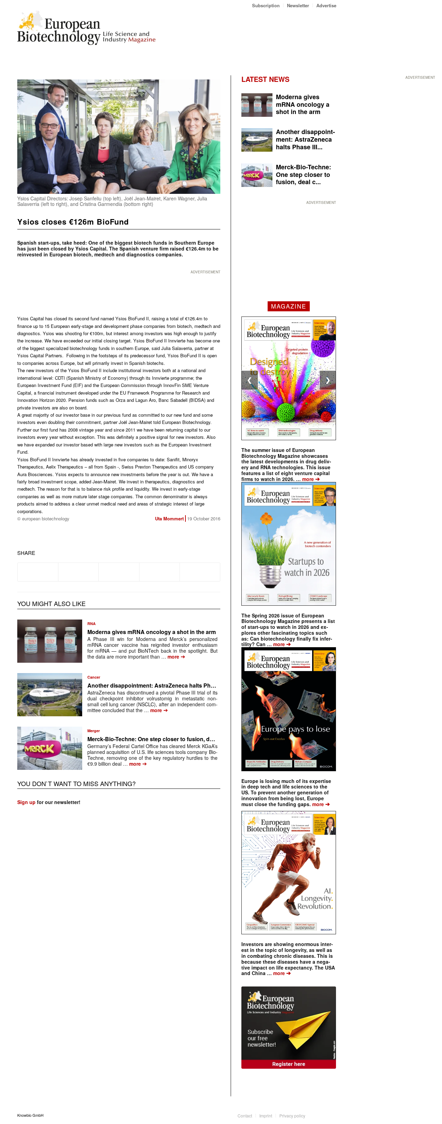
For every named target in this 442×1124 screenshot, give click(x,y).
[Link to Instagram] (331, 1115)
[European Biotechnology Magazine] (86, 30)
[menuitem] (266, 5)
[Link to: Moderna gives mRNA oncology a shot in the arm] (49, 641)
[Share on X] (78, 572)
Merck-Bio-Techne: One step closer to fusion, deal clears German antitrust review (192, 739)
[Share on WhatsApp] (119, 572)
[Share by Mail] (200, 572)
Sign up (26, 802)
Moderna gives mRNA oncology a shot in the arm (151, 632)
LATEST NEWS (265, 79)
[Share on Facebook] (38, 572)
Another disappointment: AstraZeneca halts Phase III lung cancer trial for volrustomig (198, 685)
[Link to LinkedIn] (321, 1115)
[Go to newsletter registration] (288, 1027)
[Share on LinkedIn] (160, 572)
